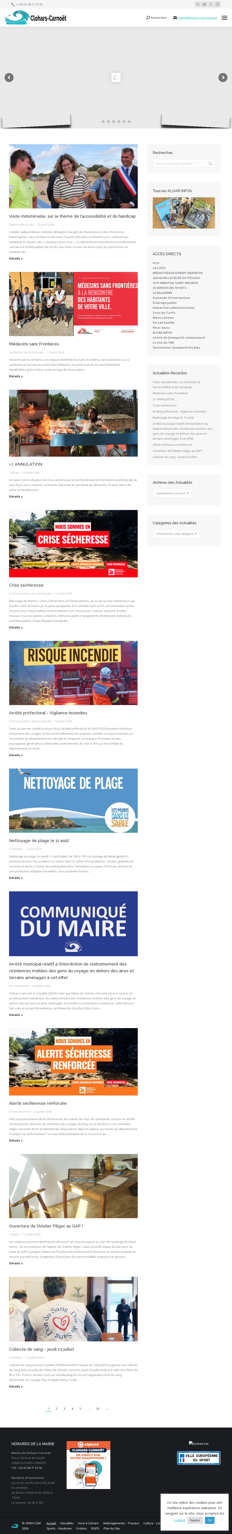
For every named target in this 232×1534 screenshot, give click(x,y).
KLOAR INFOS (162, 332)
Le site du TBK (163, 342)
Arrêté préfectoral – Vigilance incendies (48, 712)
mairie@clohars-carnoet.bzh (197, 18)
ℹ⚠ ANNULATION (25, 464)
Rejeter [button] (195, 1520)
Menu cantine (163, 318)
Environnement (19, 593)
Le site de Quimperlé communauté (179, 337)
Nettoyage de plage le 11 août (39, 840)
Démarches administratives (174, 308)
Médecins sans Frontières (34, 344)
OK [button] (210, 1520)
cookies (180, 1520)
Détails (14, 258)
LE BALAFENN (162, 293)
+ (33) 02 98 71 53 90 (29, 4)
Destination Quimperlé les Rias (176, 347)
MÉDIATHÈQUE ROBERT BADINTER (178, 273)
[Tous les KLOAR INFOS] (184, 213)
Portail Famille (163, 323)
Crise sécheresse (26, 585)
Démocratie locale (21, 224)
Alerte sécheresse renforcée (38, 1103)
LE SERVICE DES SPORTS (170, 288)
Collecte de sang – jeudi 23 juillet (41, 1349)
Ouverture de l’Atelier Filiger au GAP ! (46, 1226)
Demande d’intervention (171, 298)
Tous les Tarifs (164, 313)
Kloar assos (161, 328)
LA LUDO (159, 268)
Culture (14, 472)
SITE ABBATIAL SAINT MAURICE (175, 283)
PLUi (156, 263)
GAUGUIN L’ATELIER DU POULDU (176, 278)
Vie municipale (34, 352)
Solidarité (15, 352)
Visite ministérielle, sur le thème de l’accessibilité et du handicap (72, 216)
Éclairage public (165, 303)
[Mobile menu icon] (224, 18)
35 (97, 1409)
